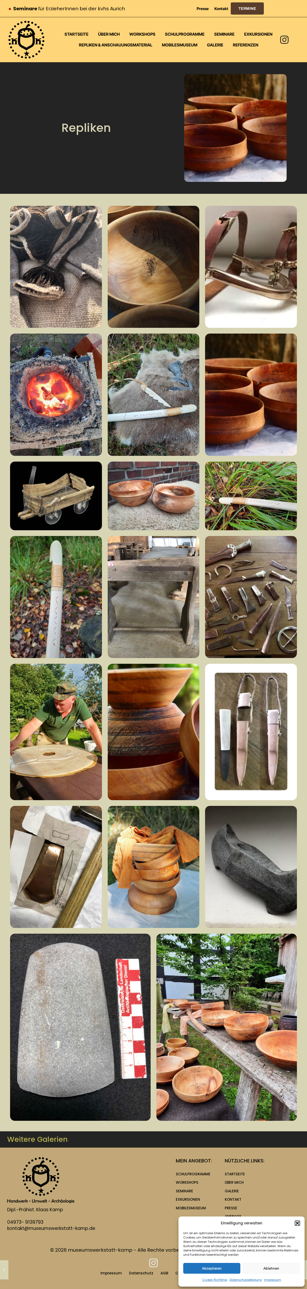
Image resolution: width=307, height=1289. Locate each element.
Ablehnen (271, 1268)
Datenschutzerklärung (246, 1280)
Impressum (272, 1280)
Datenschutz (141, 1273)
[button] (297, 1223)
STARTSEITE (235, 1174)
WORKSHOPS (187, 1182)
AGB (164, 1273)
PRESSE (231, 1208)
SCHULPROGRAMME (193, 1174)
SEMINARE (184, 1191)
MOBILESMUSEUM (191, 1208)
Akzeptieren (212, 1268)
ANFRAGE (233, 1216)
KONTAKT (233, 1199)
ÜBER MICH (234, 1182)
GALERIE (232, 1191)
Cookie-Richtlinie (214, 1280)
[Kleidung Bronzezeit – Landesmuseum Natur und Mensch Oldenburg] (4, 1269)
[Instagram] (284, 40)
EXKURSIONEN (188, 1199)
